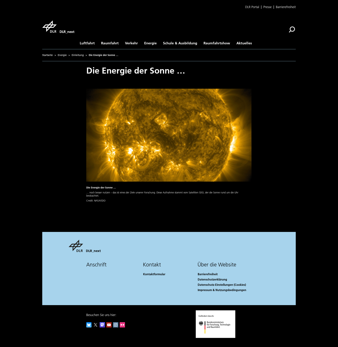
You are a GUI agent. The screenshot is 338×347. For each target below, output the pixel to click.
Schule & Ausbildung (180, 43)
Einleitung (78, 55)
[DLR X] (95, 326)
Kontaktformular (154, 274)
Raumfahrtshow (217, 43)
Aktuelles (244, 43)
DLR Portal (252, 7)
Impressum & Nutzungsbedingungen (222, 290)
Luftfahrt (87, 43)
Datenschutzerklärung (212, 279)
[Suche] (292, 29)
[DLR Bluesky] (89, 326)
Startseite (47, 55)
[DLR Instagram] (115, 326)
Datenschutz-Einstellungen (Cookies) (222, 284)
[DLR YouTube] (109, 326)
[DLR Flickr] (122, 326)
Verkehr (131, 43)
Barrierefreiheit (286, 7)
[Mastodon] (102, 326)
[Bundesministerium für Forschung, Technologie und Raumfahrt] (218, 337)
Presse (267, 7)
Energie (150, 43)
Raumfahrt (110, 43)
